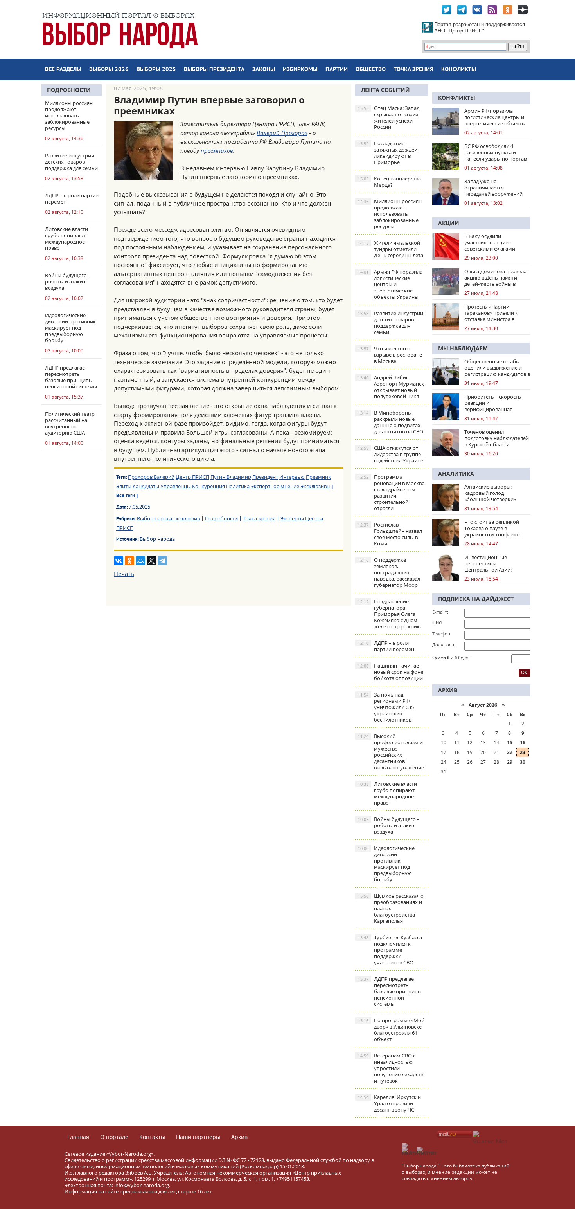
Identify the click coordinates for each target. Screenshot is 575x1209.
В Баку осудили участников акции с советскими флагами (489, 242)
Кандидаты (146, 486)
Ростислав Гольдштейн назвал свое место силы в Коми (390, 534)
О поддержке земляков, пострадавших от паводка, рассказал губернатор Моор (389, 572)
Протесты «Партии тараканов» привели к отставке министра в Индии (491, 312)
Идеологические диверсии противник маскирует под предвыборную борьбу (386, 863)
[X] (151, 560)
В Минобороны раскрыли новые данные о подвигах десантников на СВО (390, 422)
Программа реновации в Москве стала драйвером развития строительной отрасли (391, 492)
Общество (371, 70)
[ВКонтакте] (118, 560)
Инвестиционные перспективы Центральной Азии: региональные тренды (491, 563)
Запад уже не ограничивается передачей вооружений (493, 187)
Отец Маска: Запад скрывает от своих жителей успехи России (388, 117)
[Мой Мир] (140, 560)
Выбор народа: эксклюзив (168, 518)
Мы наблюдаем (463, 348)
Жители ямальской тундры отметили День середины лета (390, 249)
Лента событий (385, 90)
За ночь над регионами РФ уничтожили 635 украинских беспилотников (386, 707)
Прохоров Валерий (151, 476)
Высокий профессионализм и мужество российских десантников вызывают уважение (391, 752)
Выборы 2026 (109, 70)
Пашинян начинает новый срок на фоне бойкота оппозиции (390, 672)
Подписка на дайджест (476, 599)
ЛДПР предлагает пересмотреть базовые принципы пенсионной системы (390, 991)
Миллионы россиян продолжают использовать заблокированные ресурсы (390, 214)
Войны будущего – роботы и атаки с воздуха (389, 825)
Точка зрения (413, 70)
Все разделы (63, 70)
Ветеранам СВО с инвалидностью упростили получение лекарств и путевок (390, 1068)
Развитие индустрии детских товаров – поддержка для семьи (390, 323)
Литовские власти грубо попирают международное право (387, 793)
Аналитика (456, 473)
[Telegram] (162, 560)
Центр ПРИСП (192, 476)
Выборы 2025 (156, 70)
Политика (238, 486)
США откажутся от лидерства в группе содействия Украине (390, 454)
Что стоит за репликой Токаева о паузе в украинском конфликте (492, 528)
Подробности (69, 90)
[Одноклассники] (129, 560)
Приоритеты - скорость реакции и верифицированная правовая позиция (492, 402)
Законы (263, 70)
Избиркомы (300, 70)
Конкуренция (208, 486)
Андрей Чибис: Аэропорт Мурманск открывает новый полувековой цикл (391, 387)
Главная (78, 1136)
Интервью (292, 476)
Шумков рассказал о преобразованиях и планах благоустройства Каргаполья (391, 908)
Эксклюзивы (315, 486)
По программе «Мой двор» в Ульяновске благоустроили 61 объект (391, 1030)
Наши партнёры (198, 1136)
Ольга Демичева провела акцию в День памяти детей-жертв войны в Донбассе (495, 277)
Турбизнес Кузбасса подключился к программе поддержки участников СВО (390, 950)
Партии (336, 70)
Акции (448, 223)
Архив (239, 1136)
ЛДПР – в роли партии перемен (386, 646)
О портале (114, 1136)
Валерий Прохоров (282, 133)
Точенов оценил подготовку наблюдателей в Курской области (496, 438)
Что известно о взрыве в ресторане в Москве (390, 355)
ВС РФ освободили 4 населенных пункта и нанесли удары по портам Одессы (496, 152)
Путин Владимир (230, 476)
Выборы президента (214, 70)
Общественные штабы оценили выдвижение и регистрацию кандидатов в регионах (497, 367)
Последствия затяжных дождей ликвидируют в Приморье (387, 153)
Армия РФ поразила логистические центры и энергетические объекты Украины (390, 284)
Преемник (318, 476)
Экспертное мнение (275, 486)
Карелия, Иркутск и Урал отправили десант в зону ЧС (389, 1103)
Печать (124, 573)
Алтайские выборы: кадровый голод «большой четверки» (490, 493)
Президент (265, 476)
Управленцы (175, 486)
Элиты (123, 486)
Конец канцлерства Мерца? (389, 181)
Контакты (152, 1136)
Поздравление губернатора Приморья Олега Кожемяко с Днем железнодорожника (390, 614)
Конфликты (458, 70)
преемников (217, 150)
